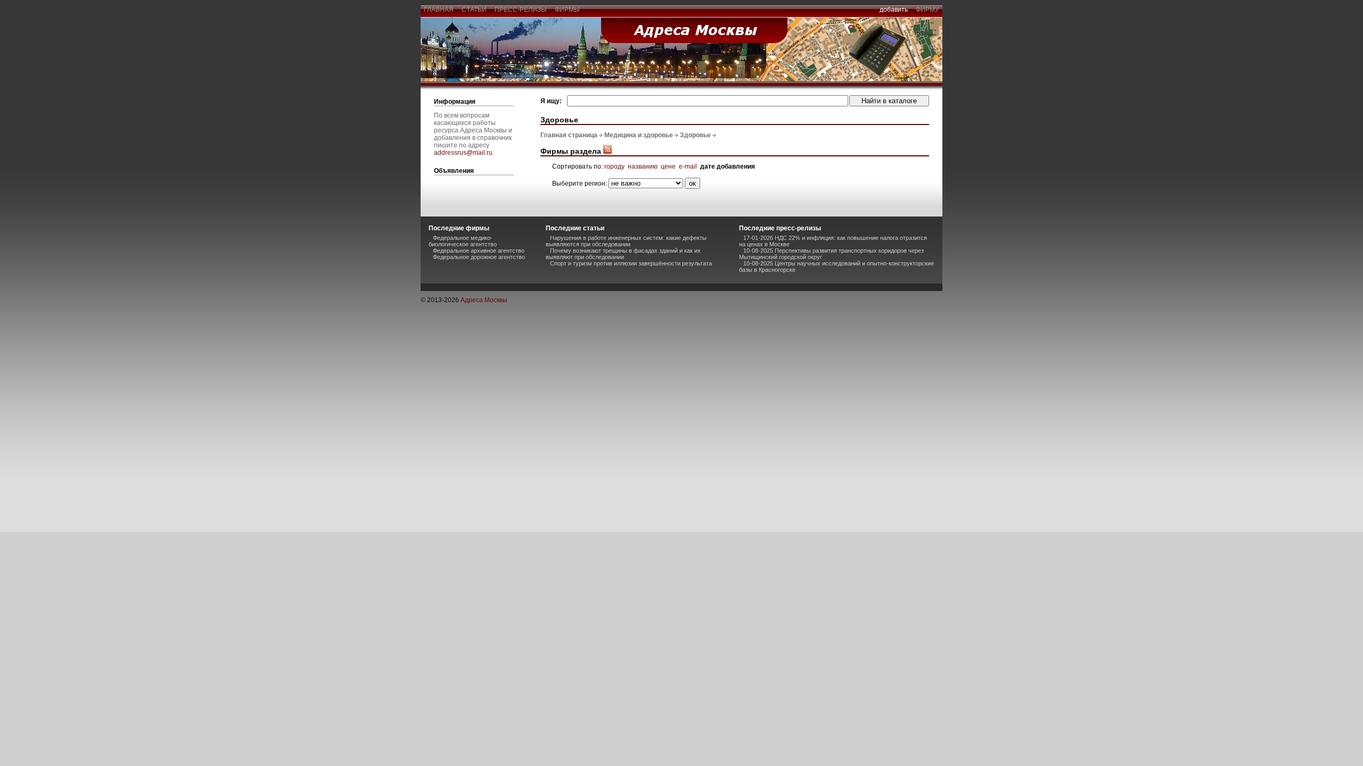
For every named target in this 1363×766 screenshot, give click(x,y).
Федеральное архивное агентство (478, 250)
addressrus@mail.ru (463, 152)
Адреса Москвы (484, 300)
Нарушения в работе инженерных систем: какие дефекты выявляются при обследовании (626, 241)
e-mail (688, 166)
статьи (474, 9)
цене (668, 166)
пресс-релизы (520, 9)
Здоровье (695, 135)
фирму (927, 9)
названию (643, 166)
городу (614, 166)
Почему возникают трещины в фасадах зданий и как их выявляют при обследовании (623, 253)
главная (439, 9)
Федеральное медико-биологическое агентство (463, 241)
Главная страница (568, 135)
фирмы (567, 9)
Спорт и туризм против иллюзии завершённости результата (631, 263)
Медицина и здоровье (638, 135)
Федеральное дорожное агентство (479, 257)
